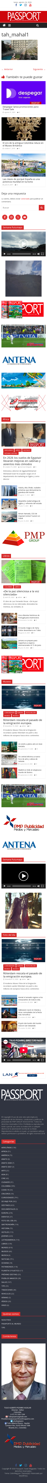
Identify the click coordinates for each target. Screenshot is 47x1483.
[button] (23, 244)
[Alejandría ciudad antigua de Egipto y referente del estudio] (9, 500)
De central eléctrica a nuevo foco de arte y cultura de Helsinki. (29, 758)
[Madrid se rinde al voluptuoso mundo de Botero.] (9, 769)
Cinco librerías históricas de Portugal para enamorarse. (29, 616)
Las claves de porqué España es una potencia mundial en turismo (21, 180)
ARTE (3, 1170)
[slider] (21, 254)
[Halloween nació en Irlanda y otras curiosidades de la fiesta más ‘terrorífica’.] (9, 1009)
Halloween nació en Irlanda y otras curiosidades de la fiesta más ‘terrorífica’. (30, 1012)
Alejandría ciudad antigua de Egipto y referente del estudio (30, 502)
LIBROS (17, 587)
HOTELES (5, 1232)
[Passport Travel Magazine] (23, 12)
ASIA (3, 1174)
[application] (23, 244)
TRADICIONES (7, 1290)
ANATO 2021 (6, 1167)
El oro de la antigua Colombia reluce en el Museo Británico (23, 144)
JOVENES (4, 1236)
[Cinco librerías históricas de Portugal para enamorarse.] (9, 614)
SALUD (4, 1282)
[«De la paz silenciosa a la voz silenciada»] (23, 561)
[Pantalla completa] (42, 254)
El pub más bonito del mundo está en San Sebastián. (29, 1024)
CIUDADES (5, 1182)
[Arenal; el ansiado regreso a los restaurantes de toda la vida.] (9, 996)
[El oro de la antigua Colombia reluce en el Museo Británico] (23, 118)
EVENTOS (5, 1217)
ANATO (4, 1159)
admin (20, 597)
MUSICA (4, 1255)
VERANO (4, 1297)
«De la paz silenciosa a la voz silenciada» (21, 592)
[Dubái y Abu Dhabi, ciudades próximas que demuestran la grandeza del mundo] (9, 486)
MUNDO (7, 716)
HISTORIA (5, 1228)
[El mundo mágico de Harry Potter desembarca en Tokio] (9, 627)
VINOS (4, 1305)
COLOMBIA (8, 587)
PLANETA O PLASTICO (10, 1270)
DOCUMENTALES (8, 1209)
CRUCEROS (5, 1194)
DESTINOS (26, 450)
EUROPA (20, 713)
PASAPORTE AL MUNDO (11, 1324)
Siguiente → (39, 69)
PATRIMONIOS (7, 1267)
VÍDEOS (4, 1301)
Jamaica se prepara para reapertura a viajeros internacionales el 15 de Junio (29, 642)
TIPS (3, 1286)
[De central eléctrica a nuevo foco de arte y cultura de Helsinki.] (9, 755)
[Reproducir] (4, 254)
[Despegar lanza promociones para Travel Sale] (23, 82)
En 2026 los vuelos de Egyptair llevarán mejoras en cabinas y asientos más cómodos (22, 461)
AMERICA (5, 1155)
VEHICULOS (6, 1294)
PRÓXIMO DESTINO (10, 453)
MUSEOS (16, 716)
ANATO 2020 (6, 1163)
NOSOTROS (6, 1320)
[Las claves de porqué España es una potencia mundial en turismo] (23, 155)
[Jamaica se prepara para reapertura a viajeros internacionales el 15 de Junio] (9, 639)
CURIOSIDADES (9, 713)
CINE (3, 1178)
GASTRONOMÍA (7, 1224)
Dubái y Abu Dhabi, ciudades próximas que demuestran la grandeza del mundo (29, 489)
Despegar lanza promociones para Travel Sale (20, 108)
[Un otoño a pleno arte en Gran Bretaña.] (9, 743)
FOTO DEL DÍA (31, 713)
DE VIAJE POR (6, 1201)
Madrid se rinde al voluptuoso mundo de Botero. (29, 771)
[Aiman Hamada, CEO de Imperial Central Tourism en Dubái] (9, 512)
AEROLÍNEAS (8, 450)
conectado (25, 198)
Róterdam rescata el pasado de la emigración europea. (22, 721)
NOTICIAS (5, 1259)
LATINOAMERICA (8, 1240)
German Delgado (26, 467)
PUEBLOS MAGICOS (9, 1278)
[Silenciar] (38, 254)
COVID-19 (5, 1190)
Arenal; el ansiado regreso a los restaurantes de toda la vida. (30, 998)
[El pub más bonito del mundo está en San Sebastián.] (9, 1022)
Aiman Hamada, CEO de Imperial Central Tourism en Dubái (29, 515)
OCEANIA (5, 1263)
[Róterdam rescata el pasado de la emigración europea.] (23, 687)
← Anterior (7, 69)
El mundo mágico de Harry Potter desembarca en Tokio (29, 629)
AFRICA (18, 450)
